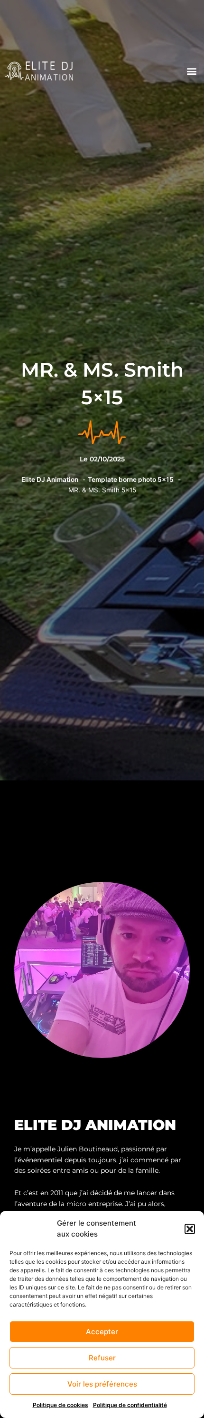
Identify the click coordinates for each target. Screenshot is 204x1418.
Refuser (102, 1357)
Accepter (102, 1331)
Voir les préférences (102, 1383)
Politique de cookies (60, 1404)
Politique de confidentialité (130, 1404)
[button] (190, 1229)
